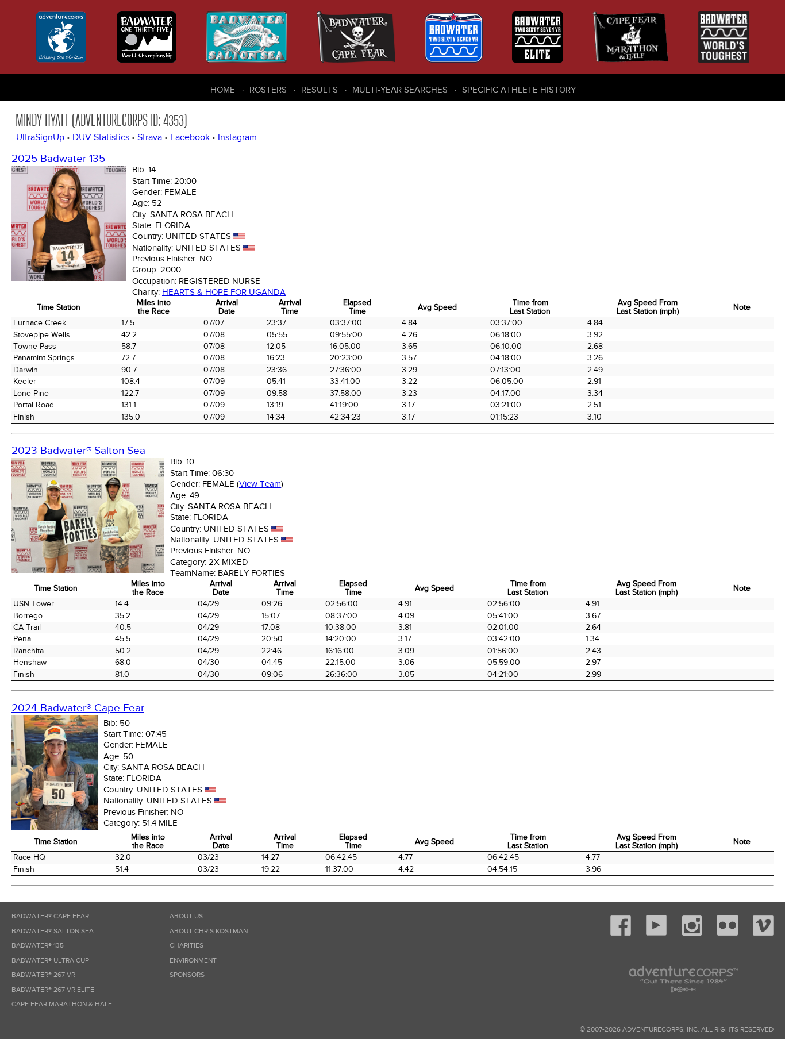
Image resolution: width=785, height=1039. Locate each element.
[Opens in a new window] (620, 933)
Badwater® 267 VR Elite (52, 990)
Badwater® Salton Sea (52, 931)
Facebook (190, 137)
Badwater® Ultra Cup (50, 960)
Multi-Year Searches (400, 89)
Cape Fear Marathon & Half (61, 1004)
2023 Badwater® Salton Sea (78, 450)
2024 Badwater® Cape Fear (77, 708)
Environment (193, 960)
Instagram (237, 137)
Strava (149, 137)
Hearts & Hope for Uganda (224, 292)
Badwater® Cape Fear (50, 916)
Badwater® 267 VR (43, 975)
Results (319, 89)
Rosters (268, 89)
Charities (186, 945)
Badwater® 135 (37, 945)
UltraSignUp (40, 137)
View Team (260, 484)
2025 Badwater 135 (58, 159)
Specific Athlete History (519, 89)
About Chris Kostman (209, 931)
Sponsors (187, 975)
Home (222, 89)
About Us (186, 916)
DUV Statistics (100, 137)
